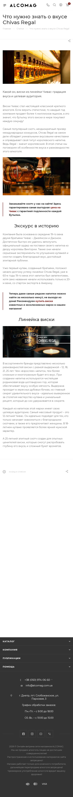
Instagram (32, 734)
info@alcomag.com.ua (39, 685)
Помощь (9, 666)
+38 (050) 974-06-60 (37, 680)
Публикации (12, 658)
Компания (10, 649)
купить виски (44, 301)
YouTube (40, 734)
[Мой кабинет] (60, 5)
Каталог (9, 641)
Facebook (23, 734)
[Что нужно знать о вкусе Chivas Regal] (36, 67)
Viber (49, 734)
